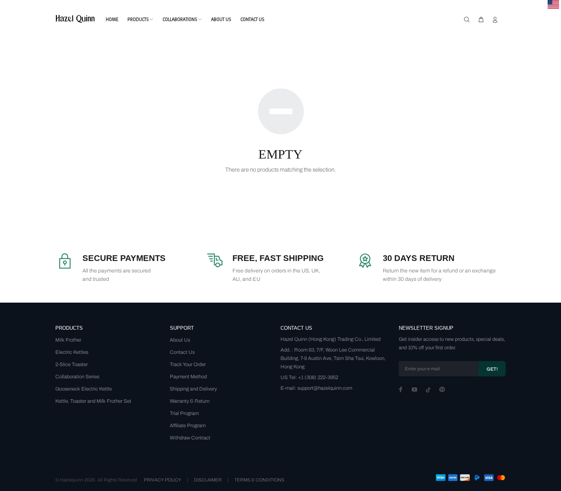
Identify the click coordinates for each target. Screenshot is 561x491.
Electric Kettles (71, 352)
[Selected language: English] (553, 4)
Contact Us (182, 352)
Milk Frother (68, 340)
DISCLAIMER (208, 480)
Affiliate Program (188, 425)
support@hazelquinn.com (324, 388)
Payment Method (188, 376)
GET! (492, 369)
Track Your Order (188, 364)
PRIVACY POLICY (162, 480)
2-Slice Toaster (71, 364)
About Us (180, 340)
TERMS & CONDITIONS (259, 480)
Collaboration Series (77, 376)
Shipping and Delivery (193, 389)
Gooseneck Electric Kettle (83, 389)
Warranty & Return (190, 401)
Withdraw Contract (190, 438)
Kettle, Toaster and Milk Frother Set (93, 401)
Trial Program (184, 413)
